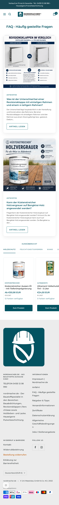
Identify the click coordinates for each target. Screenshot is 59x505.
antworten (12, 95)
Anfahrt (36, 387)
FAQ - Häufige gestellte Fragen (43, 394)
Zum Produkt (18, 308)
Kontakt (7, 444)
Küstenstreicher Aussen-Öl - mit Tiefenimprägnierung (18, 287)
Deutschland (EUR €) (14, 473)
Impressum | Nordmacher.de (40, 381)
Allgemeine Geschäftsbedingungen (43, 423)
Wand (50, 249)
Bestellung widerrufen (14, 454)
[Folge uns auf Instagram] (41, 447)
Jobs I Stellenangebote (43, 432)
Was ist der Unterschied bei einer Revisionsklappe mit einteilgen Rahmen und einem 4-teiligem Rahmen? (29, 102)
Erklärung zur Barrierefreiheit (11, 462)
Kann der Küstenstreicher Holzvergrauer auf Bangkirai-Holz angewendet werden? (25, 205)
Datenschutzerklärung (43, 415)
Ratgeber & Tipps (40, 400)
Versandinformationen (43, 405)
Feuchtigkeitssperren (31, 249)
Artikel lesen (17, 126)
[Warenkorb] (54, 14)
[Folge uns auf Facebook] (35, 447)
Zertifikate (37, 410)
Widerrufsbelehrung (13, 449)
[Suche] (10, 14)
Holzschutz (9, 249)
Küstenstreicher (12, 283)
